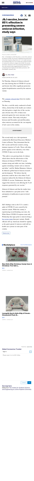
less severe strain (7, 219)
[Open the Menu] (3, 2)
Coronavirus (8, 15)
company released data (12, 99)
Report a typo (6, 233)
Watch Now (29, 2)
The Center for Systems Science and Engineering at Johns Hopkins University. (17, 388)
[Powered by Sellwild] (29, 346)
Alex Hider (11, 75)
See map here (7, 386)
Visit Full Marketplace (26, 244)
